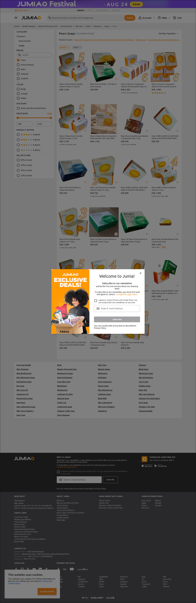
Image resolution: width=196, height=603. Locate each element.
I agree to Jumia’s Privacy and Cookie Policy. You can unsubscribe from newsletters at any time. (117, 301)
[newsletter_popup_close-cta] (140, 273)
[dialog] (98, 301)
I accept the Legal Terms (126, 294)
